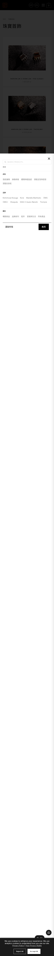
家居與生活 (31, 216)
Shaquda (14, 202)
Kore (22, 198)
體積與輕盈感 (26, 179)
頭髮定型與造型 (40, 179)
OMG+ (5, 202)
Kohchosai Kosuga (10, 198)
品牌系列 (15, 216)
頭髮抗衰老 (7, 183)
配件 (23, 216)
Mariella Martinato (33, 198)
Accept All (34, 951)
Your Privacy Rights (34, 945)
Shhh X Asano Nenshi (29, 202)
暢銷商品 (6, 216)
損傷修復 (15, 179)
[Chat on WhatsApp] (48, 932)
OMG (45, 198)
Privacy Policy (18, 945)
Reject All (19, 951)
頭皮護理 (6, 179)
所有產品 (41, 216)
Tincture (43, 202)
